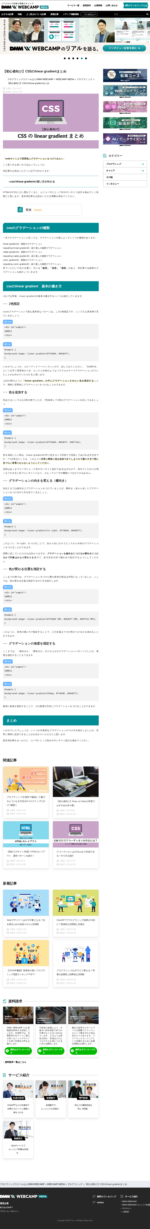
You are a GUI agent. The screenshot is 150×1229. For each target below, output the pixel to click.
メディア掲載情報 (71, 14)
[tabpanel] (75, 37)
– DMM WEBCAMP (129, 1201)
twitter (100, 1202)
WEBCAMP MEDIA (65, 79)
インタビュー (90, 14)
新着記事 (54, 14)
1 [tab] (65, 58)
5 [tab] (82, 58)
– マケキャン (126, 1208)
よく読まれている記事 (36, 14)
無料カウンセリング (106, 1196)
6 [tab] (86, 58)
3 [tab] (73, 58)
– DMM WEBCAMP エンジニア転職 (135, 1205)
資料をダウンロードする (20, 1051)
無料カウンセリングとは (135, 5)
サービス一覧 (73, 5)
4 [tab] (78, 58)
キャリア (110, 170)
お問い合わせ (112, 5)
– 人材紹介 (125, 1211)
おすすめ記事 (7, 14)
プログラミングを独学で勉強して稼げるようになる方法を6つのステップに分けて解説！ (26, 801)
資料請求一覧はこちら (15, 1062)
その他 (109, 177)
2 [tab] (69, 58)
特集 (20, 14)
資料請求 (87, 5)
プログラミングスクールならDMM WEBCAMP (30, 79)
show (38, 209)
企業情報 (98, 5)
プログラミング (84, 79)
